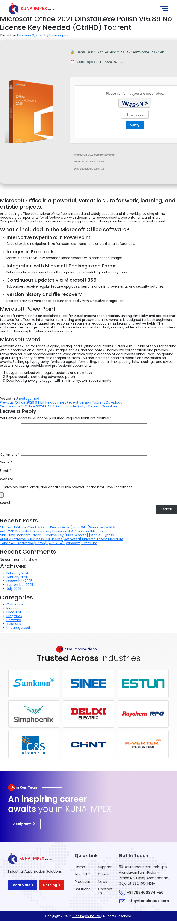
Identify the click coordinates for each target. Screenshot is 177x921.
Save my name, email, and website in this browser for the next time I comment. (68, 487)
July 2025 (13, 588)
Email (5, 471)
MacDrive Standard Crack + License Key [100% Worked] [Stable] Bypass (57, 535)
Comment (10, 455)
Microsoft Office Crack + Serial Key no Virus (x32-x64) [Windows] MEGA (57, 527)
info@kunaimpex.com (148, 900)
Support (105, 866)
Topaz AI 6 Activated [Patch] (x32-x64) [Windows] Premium (48, 543)
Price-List (13, 612)
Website (6, 479)
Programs (14, 616)
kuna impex (58, 35)
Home (80, 866)
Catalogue (15, 604)
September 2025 (19, 584)
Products (82, 881)
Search (5, 503)
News (102, 881)
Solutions (13, 623)
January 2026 (17, 577)
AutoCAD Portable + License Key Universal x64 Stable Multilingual (51, 531)
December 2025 (19, 581)
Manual (12, 608)
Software (13, 620)
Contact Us (105, 890)
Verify (134, 125)
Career (104, 874)
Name (6, 462)
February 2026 (17, 573)
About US (83, 874)
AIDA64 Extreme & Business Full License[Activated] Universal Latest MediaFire (61, 539)
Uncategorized (27, 398)
